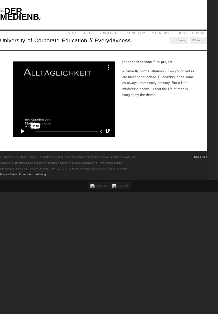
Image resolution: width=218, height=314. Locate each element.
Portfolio (108, 33)
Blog (182, 33)
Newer (180, 40)
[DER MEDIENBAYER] (20, 17)
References (161, 33)
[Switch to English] (120, 185)
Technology (134, 33)
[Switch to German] (99, 185)
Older (197, 40)
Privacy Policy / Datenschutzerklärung (23, 174)
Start (73, 33)
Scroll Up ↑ (200, 156)
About (88, 33)
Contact (199, 33)
